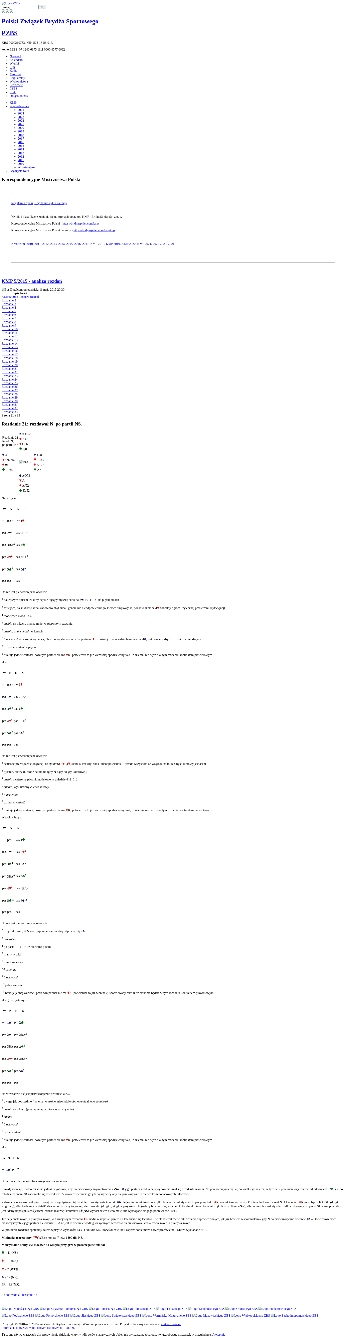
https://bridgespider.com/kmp (80, 223)
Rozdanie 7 (9, 318)
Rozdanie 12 (10, 336)
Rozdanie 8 (9, 322)
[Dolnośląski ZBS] (21, 1308)
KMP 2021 (144, 244)
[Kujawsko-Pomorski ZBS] (64, 1308)
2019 (21, 131)
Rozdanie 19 (10, 361)
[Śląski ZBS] (85, 1315)
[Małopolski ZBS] (206, 1308)
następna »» (29, 1294)
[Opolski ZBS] (241, 1308)
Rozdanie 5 (9, 311)
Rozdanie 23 (10, 376)
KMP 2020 (129, 244)
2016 (21, 142)
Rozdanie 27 (10, 390)
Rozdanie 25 (10, 383)
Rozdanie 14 (10, 343)
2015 (21, 145)
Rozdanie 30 (10, 401)
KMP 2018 (97, 244)
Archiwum (18, 244)
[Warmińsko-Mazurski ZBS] (167, 1315)
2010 (21, 163)
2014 (21, 149)
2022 (21, 120)
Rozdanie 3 (9, 304)
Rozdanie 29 (10, 397)
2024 (21, 113)
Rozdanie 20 (10, 365)
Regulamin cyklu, (22, 203)
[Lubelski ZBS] (106, 1308)
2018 (21, 135)
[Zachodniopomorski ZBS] (294, 1315)
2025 (21, 109)
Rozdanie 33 (10, 412)
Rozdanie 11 (9, 332)
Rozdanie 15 (10, 347)
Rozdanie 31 (10, 404)
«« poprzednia (11, 1294)
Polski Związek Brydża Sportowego (50, 21)
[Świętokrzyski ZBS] (121, 1315)
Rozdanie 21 (10, 368)
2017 (21, 138)
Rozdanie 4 (9, 307)
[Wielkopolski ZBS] (251, 1315)
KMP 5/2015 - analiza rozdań (32, 281)
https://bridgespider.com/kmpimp (94, 230)
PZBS (10, 33)
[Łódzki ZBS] (172, 1308)
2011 (21, 160)
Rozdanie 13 (10, 340)
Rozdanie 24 (10, 379)
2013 (21, 153)
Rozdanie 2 (9, 300)
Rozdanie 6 (9, 314)
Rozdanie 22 (10, 372)
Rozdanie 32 (10, 408)
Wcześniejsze (26, 167)
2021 (21, 124)
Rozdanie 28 (10, 394)
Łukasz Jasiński (171, 1324)
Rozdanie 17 (10, 354)
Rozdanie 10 (10, 329)
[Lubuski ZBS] (139, 1308)
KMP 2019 (113, 244)
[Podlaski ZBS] (18, 1315)
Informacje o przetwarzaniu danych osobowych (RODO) (38, 1327)
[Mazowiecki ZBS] (211, 1315)
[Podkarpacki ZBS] (277, 1308)
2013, (53, 244)
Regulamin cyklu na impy (50, 203)
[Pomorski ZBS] (52, 1315)
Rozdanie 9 (9, 325)
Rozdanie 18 (10, 358)
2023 (21, 117)
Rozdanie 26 (10, 386)
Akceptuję (218, 1334)
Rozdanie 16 (10, 350)
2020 (21, 127)
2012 (21, 156)
